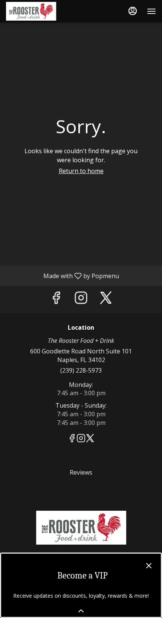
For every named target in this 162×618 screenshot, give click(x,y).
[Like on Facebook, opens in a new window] (56, 299)
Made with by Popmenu (62, 275)
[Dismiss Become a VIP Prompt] (149, 566)
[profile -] (132, 10)
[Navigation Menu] (151, 11)
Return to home (81, 171)
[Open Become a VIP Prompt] (81, 610)
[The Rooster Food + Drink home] (40, 11)
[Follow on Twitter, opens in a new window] (106, 299)
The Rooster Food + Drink (81, 528)
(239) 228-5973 (81, 370)
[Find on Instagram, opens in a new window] (81, 299)
